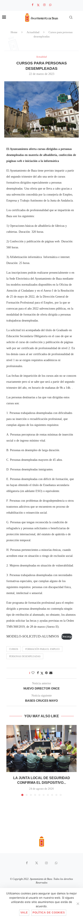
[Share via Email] (50, 673)
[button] (10, 760)
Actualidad (33, 32)
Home (14, 32)
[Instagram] (44, 5)
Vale (24, 912)
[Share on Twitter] (41, 673)
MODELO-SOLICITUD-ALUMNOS (32, 636)
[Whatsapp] (50, 5)
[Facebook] (32, 5)
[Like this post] (32, 673)
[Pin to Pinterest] (46, 673)
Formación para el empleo (42, 649)
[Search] (71, 17)
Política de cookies (49, 912)
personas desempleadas (24, 656)
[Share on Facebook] (38, 673)
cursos (13, 649)
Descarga (66, 636)
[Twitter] (38, 5)
